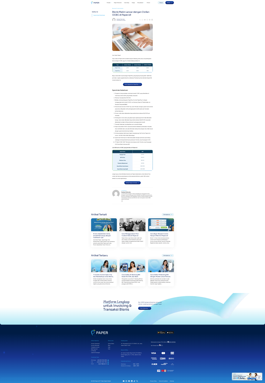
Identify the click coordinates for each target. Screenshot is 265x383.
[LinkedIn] (137, 201)
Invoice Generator (95, 343)
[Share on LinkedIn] (152, 20)
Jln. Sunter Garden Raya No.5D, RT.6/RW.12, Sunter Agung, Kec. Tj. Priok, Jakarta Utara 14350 (131, 354)
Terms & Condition (163, 381)
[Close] (261, 373)
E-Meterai (93, 350)
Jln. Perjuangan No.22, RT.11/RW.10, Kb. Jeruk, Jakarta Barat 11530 (131, 344)
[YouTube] (145, 20)
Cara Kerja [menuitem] (126, 2)
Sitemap (172, 381)
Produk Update (120, 8)
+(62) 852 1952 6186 (102, 360)
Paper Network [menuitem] (117, 2)
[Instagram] (147, 20)
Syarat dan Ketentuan (99, 15)
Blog (109, 345)
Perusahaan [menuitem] (140, 2)
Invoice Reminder (95, 345)
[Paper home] (95, 2)
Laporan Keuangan (95, 352)
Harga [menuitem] (133, 2)
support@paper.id (102, 363)
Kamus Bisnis (111, 343)
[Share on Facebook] (149, 20)
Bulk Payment (94, 349)
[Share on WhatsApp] (142, 20)
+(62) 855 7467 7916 (102, 362)
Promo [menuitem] (148, 2)
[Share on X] (140, 20)
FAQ (109, 349)
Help (109, 347)
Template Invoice (95, 347)
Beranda (114, 8)
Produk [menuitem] (109, 2)
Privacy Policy (153, 381)
